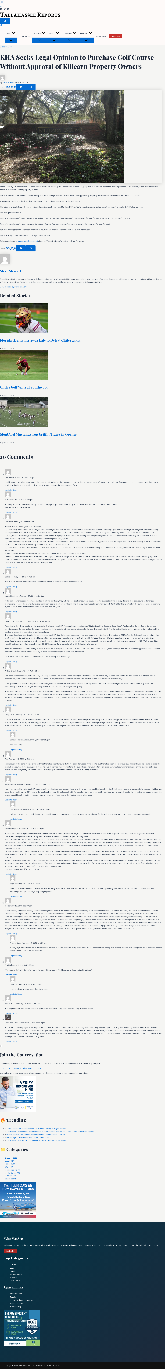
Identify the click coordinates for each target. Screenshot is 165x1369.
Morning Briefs (13, 1170)
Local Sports (15, 1280)
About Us (84, 33)
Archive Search (16, 1293)
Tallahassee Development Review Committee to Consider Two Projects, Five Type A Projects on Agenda (50, 1131)
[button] (13, 33)
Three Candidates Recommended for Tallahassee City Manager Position (36, 1128)
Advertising (101, 36)
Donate (13, 1297)
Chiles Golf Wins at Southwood (24, 387)
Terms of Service (17, 1303)
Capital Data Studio (53, 1365)
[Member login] (1, 26)
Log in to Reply (11, 490)
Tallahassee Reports (26, 1365)
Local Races (24, 36)
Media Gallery (12, 1173)
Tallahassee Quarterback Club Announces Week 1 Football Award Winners (37, 1140)
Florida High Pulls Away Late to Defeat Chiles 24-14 (40, 340)
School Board (12, 1179)
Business (38, 33)
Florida (10, 1164)
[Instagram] (8, 9)
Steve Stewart (9, 82)
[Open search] (5, 21)
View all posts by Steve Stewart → (14, 287)
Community (68, 33)
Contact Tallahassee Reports (22, 1300)
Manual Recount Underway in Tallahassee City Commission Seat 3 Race (35, 1134)
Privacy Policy (15, 1306)
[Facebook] (1, 9)
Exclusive (4, 47)
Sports (52, 33)
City (9, 1167)
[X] (5, 9)
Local (10, 47)
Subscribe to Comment (9, 1068)
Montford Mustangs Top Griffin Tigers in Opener (38, 434)
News (9, 33)
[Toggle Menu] (11, 40)
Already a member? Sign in (30, 1068)
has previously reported (28, 241)
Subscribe (115, 36)
